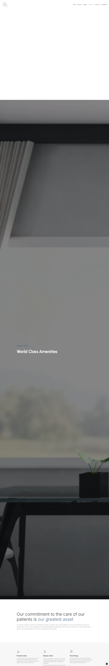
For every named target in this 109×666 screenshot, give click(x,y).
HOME (74, 4)
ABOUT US (79, 4)
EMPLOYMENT (104, 4)
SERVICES (85, 4)
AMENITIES (91, 4)
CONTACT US (97, 4)
